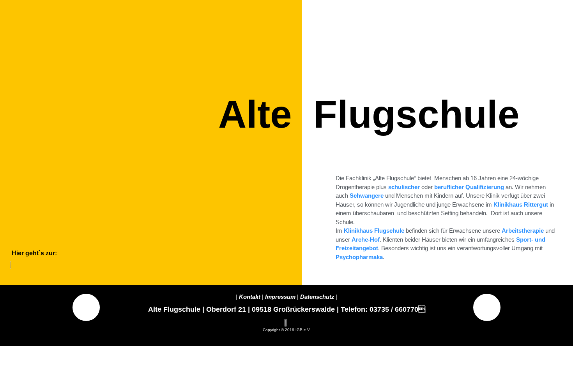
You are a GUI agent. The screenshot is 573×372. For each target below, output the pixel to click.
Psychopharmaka (359, 257)
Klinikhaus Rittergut (520, 204)
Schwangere (367, 195)
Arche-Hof (366, 239)
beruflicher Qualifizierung (469, 187)
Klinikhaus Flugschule (375, 230)
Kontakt (249, 296)
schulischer (404, 187)
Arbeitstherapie (523, 230)
